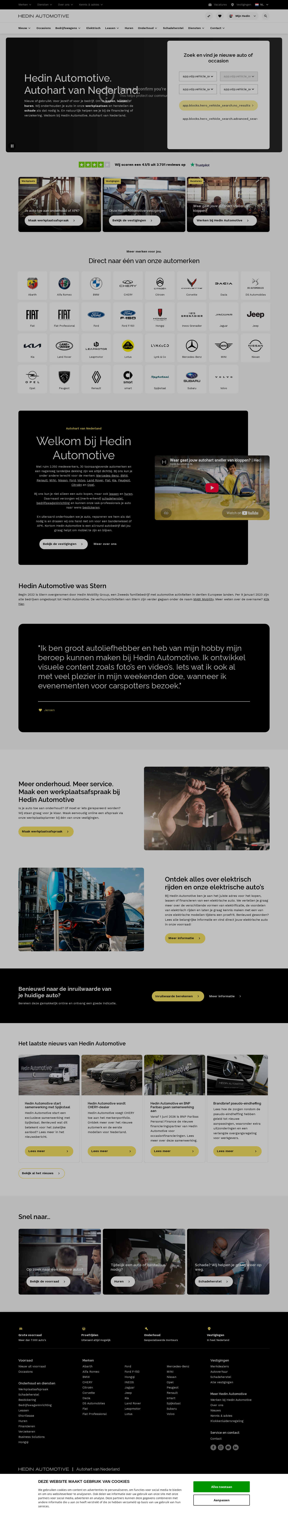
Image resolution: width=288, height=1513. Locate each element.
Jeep (128, 1393)
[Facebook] (213, 1447)
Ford (72, 480)
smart (171, 1398)
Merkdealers (219, 1366)
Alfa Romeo (90, 1371)
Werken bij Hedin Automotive (231, 1400)
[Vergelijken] (208, 16)
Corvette (88, 1393)
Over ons (216, 1405)
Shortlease (26, 1415)
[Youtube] (228, 1447)
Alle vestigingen (221, 1382)
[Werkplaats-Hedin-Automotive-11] (207, 808)
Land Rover (95, 480)
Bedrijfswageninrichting (35, 1405)
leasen (114, 494)
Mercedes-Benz (107, 475)
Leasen (23, 1410)
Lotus (128, 1414)
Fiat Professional (94, 1414)
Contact (216, 1438)
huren (128, 494)
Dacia (86, 1398)
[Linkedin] (236, 1447)
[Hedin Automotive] (43, 16)
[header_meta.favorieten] (219, 16)
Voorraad (25, 1360)
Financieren (26, 1426)
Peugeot (124, 480)
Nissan (63, 480)
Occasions (25, 1371)
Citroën (77, 485)
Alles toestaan (221, 1487)
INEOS (129, 1382)
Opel (90, 485)
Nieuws (215, 1410)
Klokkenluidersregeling (227, 1421)
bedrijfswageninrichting (53, 503)
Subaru (172, 1408)
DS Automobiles (93, 1403)
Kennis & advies (221, 1415)
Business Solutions (31, 1437)
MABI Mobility (203, 599)
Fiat (107, 480)
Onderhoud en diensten (36, 1383)
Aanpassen (222, 1500)
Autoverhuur (219, 1371)
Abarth (87, 1366)
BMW (124, 475)
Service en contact (224, 1433)
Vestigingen (219, 1360)
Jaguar (130, 1387)
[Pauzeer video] (12, 146)
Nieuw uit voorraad (32, 1366)
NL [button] (259, 5)
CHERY (87, 1382)
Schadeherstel (28, 1394)
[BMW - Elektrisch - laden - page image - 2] (81, 909)
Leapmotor (133, 1408)
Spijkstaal (174, 1403)
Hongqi (23, 1442)
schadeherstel (112, 498)
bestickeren (91, 507)
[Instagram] (221, 1447)
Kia (114, 480)
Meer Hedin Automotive (228, 1394)
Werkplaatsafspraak (33, 1389)
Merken (88, 1360)
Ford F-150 (132, 1371)
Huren (22, 1421)
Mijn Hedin (243, 15)
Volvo (81, 480)
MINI (52, 480)
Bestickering (27, 1400)
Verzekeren (26, 1431)
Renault (42, 480)
